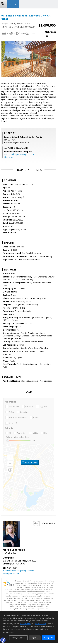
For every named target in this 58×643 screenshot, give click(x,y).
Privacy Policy (25, 623)
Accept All (48, 638)
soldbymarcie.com (11, 573)
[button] (2, 640)
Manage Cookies (18, 638)
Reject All (34, 638)
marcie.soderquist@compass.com (19, 154)
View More (8, 157)
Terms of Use (40, 623)
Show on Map (30, 462)
